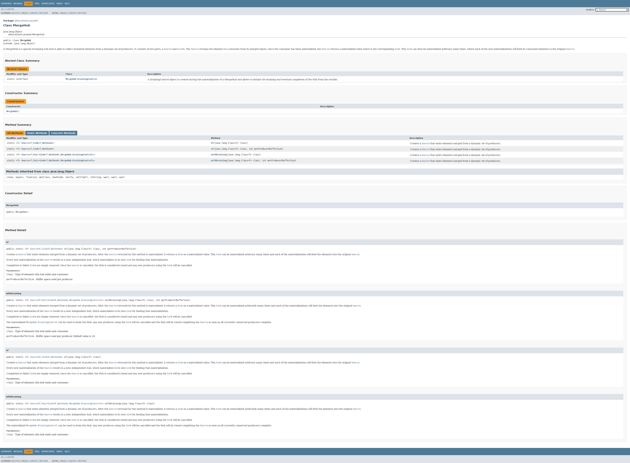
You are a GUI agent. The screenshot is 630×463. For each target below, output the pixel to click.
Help (67, 3)
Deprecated (48, 3)
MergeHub (11, 111)
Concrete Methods (63, 133)
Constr (33, 13)
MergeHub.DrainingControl (81, 79)
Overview (6, 3)
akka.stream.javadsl (26, 20)
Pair (35, 154)
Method (43, 13)
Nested (16, 13)
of (212, 143)
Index (59, 3)
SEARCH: (590, 10)
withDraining (219, 154)
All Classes (7, 9)
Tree (37, 3)
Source (25, 143)
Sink (35, 143)
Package (17, 3)
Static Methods (37, 133)
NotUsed (47, 143)
